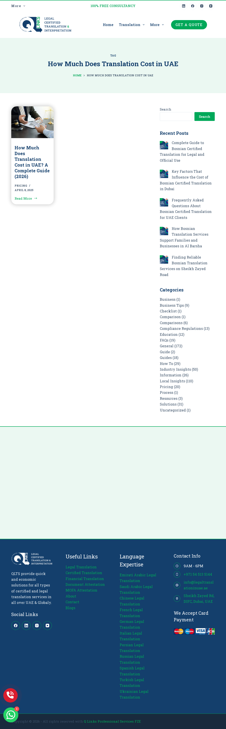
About (71, 596)
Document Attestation (85, 584)
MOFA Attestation (81, 590)
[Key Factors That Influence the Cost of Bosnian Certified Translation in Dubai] (164, 174)
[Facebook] (193, 6)
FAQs (164, 340)
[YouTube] (211, 6)
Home (108, 24)
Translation (129, 24)
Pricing (21, 185)
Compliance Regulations (181, 328)
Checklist (168, 311)
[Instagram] (202, 6)
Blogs (70, 607)
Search (165, 109)
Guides (166, 357)
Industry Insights (175, 369)
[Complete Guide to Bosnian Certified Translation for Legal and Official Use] (164, 145)
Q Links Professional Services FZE (112, 721)
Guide (165, 351)
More (16, 6)
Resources (168, 398)
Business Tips (172, 305)
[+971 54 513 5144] (177, 574)
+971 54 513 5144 (198, 574)
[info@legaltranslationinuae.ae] (177, 585)
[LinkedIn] (184, 6)
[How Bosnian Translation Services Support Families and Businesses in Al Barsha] (164, 231)
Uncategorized (173, 410)
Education (169, 334)
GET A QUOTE (189, 24)
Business (167, 299)
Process (166, 392)
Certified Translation (84, 572)
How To (166, 363)
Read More (24, 198)
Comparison (170, 316)
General (166, 346)
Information (170, 375)
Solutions (168, 404)
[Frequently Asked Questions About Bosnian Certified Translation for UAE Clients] (164, 202)
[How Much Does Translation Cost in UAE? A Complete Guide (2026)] (32, 122)
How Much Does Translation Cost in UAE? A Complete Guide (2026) (32, 162)
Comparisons (171, 322)
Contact (72, 601)
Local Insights (172, 381)
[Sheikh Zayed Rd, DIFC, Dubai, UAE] (177, 598)
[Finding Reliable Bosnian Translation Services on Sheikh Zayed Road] (164, 259)
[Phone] (10, 695)
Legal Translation (81, 567)
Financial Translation (85, 578)
